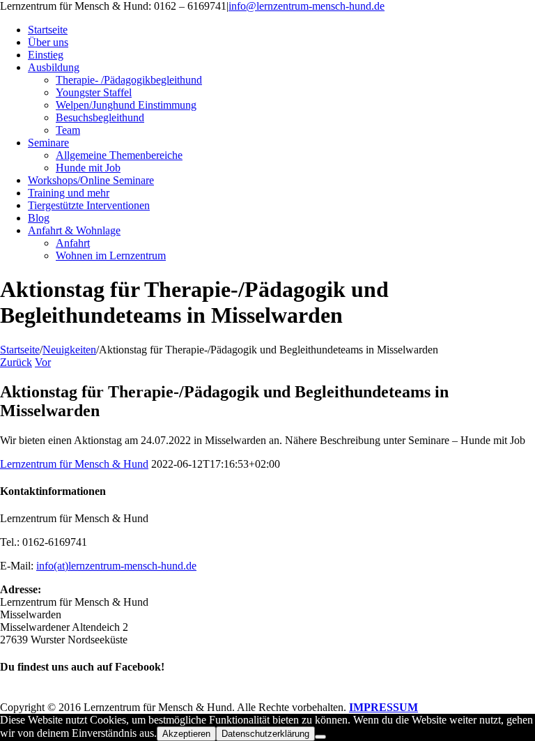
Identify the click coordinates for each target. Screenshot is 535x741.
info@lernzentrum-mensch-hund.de (306, 6)
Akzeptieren (186, 733)
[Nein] (320, 737)
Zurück (16, 362)
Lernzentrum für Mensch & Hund (74, 464)
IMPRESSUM (383, 707)
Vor (43, 362)
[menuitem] (281, 30)
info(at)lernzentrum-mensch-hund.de (116, 566)
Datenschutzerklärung (265, 733)
